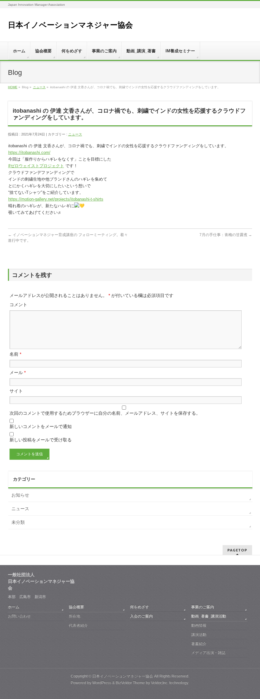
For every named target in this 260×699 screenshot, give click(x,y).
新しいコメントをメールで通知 (41, 426)
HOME (12, 87)
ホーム (13, 607)
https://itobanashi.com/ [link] (29, 152)
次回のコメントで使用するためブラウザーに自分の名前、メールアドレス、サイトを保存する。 (105, 413)
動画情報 (198, 625)
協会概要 (76, 607)
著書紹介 (198, 644)
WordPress (101, 683)
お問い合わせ (19, 616)
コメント (18, 304)
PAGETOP (237, 550)
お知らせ (20, 495)
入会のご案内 (141, 616)
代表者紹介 (78, 625)
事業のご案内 (202, 607)
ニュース (39, 87)
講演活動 (198, 634)
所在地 (74, 616)
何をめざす (139, 607)
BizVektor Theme (130, 683)
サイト (16, 390)
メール (18, 372)
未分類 (18, 522)
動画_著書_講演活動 (208, 616)
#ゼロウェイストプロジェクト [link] (36, 165)
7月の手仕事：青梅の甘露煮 (225, 235)
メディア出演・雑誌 (208, 652)
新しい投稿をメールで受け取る (41, 439)
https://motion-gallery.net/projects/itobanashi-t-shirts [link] (55, 199)
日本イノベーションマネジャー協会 (70, 25)
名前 (15, 354)
